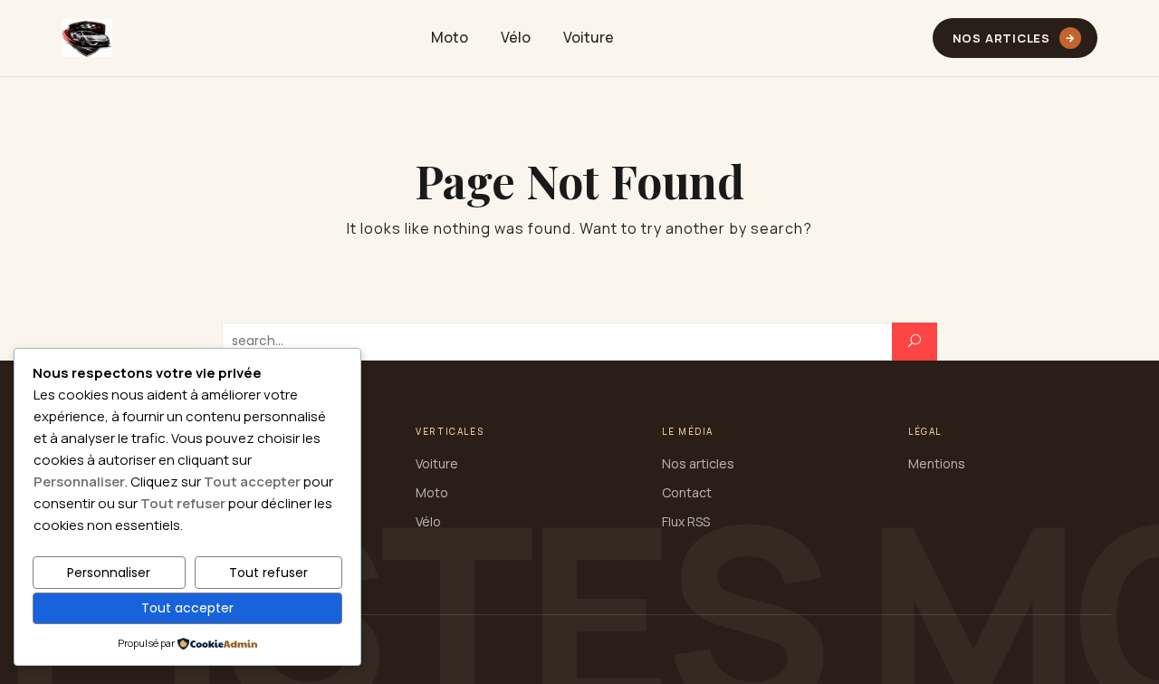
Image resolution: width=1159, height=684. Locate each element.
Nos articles (1014, 38)
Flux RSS (686, 521)
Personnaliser (108, 573)
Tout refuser (268, 573)
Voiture (588, 37)
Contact (687, 492)
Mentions (936, 463)
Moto (449, 37)
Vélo (516, 37)
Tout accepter (187, 608)
